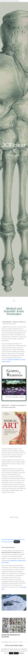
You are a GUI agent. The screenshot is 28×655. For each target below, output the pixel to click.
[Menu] (14, 301)
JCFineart (14, 147)
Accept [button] (11, 653)
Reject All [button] (16, 653)
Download (17, 541)
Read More (21, 653)
